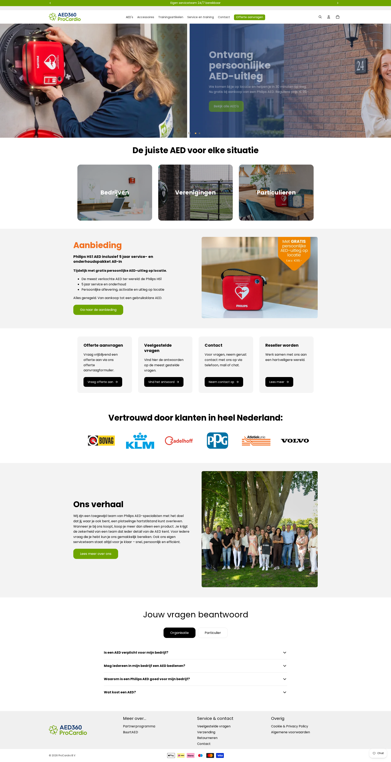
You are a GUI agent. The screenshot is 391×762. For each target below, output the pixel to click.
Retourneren (207, 738)
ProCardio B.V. (67, 755)
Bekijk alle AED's (27, 106)
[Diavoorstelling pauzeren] (189, 133)
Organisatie (179, 632)
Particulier (213, 632)
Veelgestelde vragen (214, 726)
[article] (104, 364)
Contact (204, 743)
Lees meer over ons (95, 553)
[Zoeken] (320, 16)
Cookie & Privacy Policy (289, 726)
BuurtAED (130, 732)
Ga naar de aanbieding (98, 309)
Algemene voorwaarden (290, 732)
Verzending (206, 732)
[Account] (328, 16)
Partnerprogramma (139, 726)
